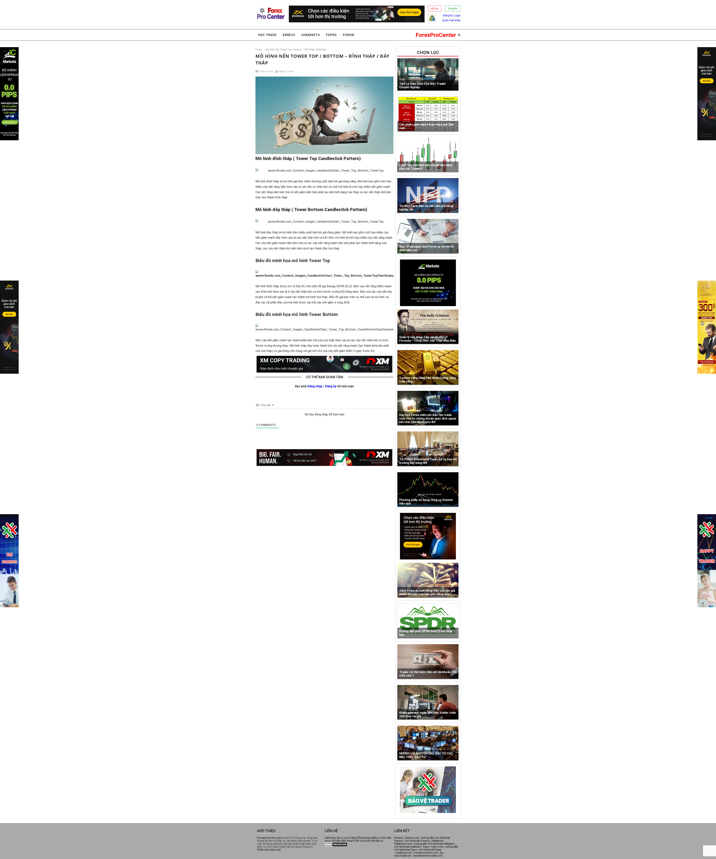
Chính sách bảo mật (269, 849)
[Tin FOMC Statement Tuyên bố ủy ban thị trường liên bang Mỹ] (428, 448)
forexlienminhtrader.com (428, 855)
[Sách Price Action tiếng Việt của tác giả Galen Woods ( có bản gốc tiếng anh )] (428, 580)
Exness (289, 35)
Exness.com (412, 837)
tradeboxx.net (403, 852)
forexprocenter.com (426, 852)
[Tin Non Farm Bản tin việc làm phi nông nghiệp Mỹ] (428, 195)
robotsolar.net (402, 855)
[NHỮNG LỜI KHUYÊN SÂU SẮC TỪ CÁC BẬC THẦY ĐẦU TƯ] (428, 743)
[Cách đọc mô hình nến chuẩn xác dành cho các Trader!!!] (428, 155)
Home (258, 49)
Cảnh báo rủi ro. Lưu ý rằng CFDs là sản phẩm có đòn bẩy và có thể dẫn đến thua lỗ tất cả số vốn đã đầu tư (358, 839)
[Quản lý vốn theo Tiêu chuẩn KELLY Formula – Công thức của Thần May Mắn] (428, 326)
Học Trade (267, 35)
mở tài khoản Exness (417, 840)
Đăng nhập (314, 386)
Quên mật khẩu (451, 20)
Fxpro (331, 35)
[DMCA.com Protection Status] (336, 845)
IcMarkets (437, 840)
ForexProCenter (436, 35)
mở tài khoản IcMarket (407, 846)
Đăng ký (330, 386)
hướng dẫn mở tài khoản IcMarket (434, 843)
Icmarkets (310, 35)
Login (457, 15)
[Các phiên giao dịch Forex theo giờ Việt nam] (428, 114)
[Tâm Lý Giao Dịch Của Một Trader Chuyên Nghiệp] (428, 74)
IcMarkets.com (403, 843)
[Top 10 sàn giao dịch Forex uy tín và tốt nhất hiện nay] (428, 236)
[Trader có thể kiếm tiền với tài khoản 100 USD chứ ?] (428, 661)
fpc (442, 852)
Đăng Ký (453, 8)
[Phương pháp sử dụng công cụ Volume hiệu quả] (428, 489)
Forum (348, 35)
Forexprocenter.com (269, 837)
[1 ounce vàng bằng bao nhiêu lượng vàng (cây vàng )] (428, 367)
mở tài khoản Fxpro (430, 849)
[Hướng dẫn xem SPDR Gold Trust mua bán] (428, 621)
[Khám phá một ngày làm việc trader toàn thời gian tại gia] (428, 702)
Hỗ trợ (434, 8)
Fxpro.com (437, 846)
